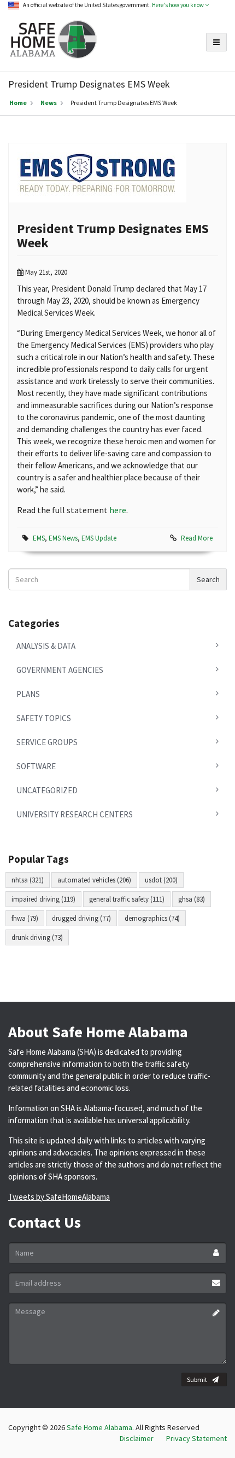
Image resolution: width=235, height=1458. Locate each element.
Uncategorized (47, 790)
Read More (197, 538)
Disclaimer (137, 1438)
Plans (28, 694)
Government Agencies (59, 670)
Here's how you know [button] (178, 5)
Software (36, 766)
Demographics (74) (152, 918)
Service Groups (47, 742)
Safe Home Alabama (99, 1427)
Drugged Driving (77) (81, 918)
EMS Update (98, 538)
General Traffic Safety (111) (126, 899)
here (117, 509)
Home (18, 102)
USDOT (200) (161, 880)
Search (208, 579)
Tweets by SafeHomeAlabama (59, 1197)
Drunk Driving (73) (37, 937)
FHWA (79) (24, 918)
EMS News (63, 538)
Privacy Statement (196, 1438)
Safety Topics (43, 718)
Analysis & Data (45, 646)
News (48, 102)
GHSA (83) (191, 899)
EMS (39, 538)
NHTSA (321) (27, 880)
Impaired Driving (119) (43, 899)
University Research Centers (74, 814)
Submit (197, 1379)
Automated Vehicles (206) (94, 880)
